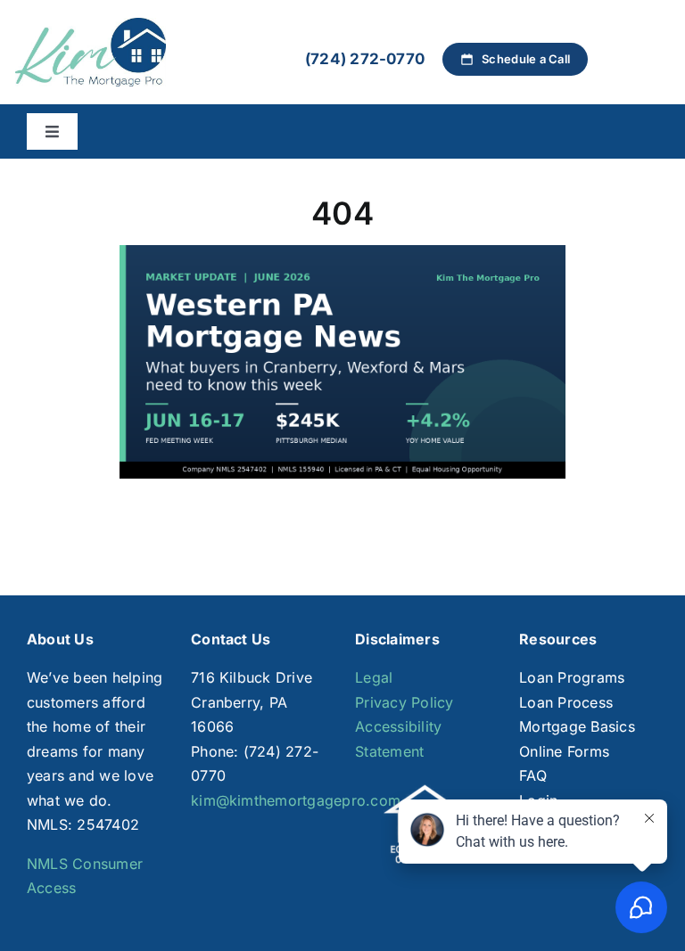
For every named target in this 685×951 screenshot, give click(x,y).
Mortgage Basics (577, 726)
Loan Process (566, 702)
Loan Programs (571, 677)
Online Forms (564, 751)
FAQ (533, 775)
